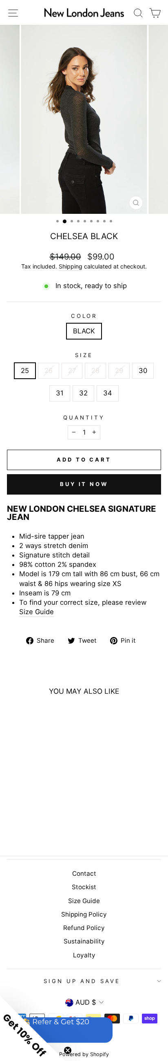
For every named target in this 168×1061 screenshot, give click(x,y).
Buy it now (84, 484)
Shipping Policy (84, 914)
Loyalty (84, 955)
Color (84, 316)
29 (119, 370)
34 (107, 393)
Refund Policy (84, 928)
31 (60, 393)
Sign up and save (82, 981)
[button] (32, 1028)
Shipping (70, 266)
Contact (84, 873)
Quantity (84, 417)
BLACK (84, 331)
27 (72, 370)
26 (48, 370)
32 (83, 393)
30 (143, 370)
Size (84, 355)
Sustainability (84, 941)
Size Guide (36, 612)
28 (95, 370)
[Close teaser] (68, 1050)
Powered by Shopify (84, 1054)
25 (25, 370)
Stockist (84, 887)
